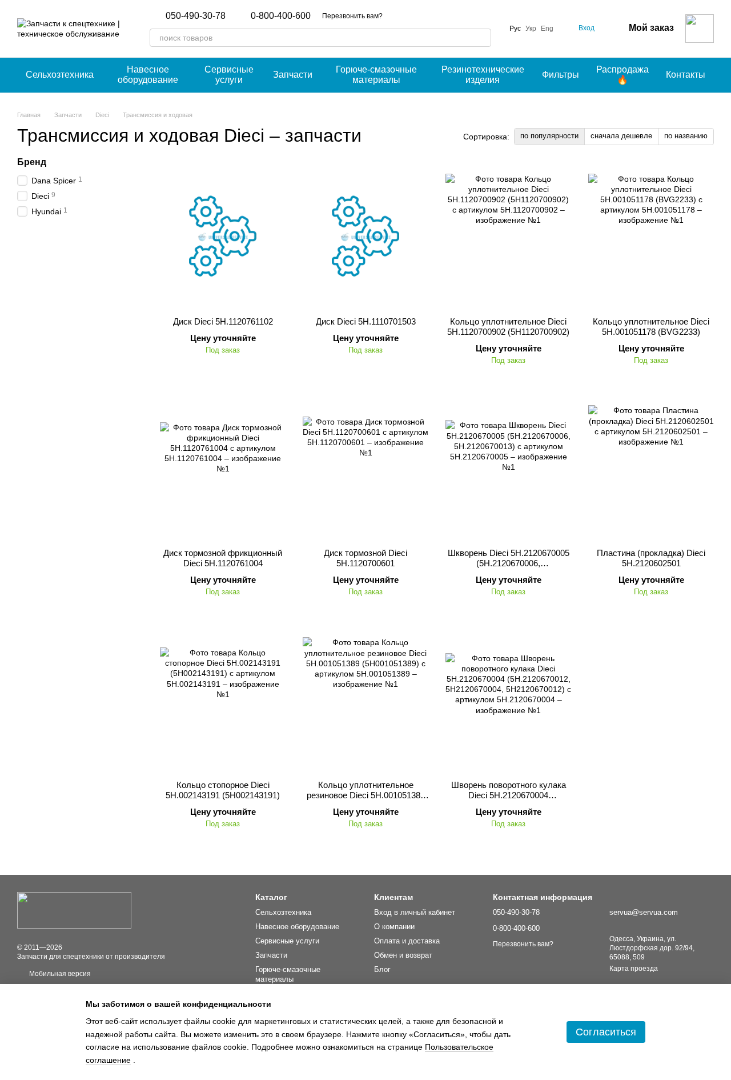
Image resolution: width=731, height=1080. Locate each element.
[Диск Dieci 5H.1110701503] (365, 236)
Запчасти (292, 74)
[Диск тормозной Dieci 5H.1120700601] (365, 468)
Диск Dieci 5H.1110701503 (366, 321)
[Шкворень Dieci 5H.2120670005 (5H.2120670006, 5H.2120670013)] (508, 468)
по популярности (549, 135)
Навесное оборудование (148, 75)
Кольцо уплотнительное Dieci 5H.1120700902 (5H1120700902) (508, 327)
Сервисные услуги (229, 75)
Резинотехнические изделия (482, 75)
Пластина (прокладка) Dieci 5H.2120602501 (651, 558)
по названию (686, 135)
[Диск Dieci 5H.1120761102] (223, 236)
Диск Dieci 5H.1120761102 (223, 321)
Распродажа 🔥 (622, 75)
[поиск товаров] (482, 38)
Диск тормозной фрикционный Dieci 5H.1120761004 (222, 558)
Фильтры (560, 74)
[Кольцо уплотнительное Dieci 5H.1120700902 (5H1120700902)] (508, 236)
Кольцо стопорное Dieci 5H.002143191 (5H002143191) (223, 790)
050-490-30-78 (196, 16)
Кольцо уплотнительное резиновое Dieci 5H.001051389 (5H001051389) (366, 795)
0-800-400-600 (281, 16)
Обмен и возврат (403, 955)
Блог (382, 969)
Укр (530, 28)
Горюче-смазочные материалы (376, 75)
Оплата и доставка (407, 941)
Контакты (685, 74)
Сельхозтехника (60, 74)
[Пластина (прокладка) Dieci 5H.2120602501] (651, 468)
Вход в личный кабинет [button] (414, 912)
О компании (394, 926)
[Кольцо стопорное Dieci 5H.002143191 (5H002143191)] (223, 700)
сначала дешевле (621, 135)
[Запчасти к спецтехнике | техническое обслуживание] (74, 910)
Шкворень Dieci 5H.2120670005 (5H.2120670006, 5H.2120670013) (508, 563)
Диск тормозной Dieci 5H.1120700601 (365, 558)
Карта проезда (633, 969)
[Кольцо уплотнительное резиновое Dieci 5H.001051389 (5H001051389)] (365, 700)
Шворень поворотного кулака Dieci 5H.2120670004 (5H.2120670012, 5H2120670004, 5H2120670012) (508, 800)
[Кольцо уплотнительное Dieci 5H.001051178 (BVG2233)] (651, 236)
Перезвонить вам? (352, 16)
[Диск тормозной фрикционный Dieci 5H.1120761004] (223, 468)
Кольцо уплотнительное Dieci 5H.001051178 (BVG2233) (651, 327)
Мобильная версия (59, 974)
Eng (547, 28)
